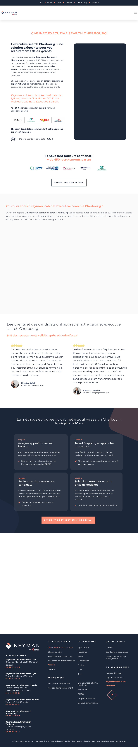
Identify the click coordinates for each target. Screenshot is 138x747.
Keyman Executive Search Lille (21, 659)
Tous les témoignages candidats (96, 393)
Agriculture (83, 647)
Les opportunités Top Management (116, 657)
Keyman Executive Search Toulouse (18, 723)
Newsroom (110, 686)
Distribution (83, 661)
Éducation (82, 689)
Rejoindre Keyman (114, 677)
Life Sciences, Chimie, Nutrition (88, 684)
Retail (80, 656)
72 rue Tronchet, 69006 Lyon (19, 676)
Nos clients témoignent (59, 683)
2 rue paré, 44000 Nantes (17, 702)
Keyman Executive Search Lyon (21, 673)
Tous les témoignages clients (32, 385)
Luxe (80, 669)
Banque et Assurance (88, 703)
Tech (80, 674)
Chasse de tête (55, 652)
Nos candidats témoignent (60, 688)
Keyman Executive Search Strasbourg (18, 712)
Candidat (110, 647)
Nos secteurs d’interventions (61, 661)
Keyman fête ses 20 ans (115, 682)
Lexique (51, 669)
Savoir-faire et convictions (60, 656)
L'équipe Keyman (114, 673)
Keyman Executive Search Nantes (22, 699)
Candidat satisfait (92, 390)
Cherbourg (112, 419)
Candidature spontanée (117, 652)
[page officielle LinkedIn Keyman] (112, 695)
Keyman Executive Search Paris (21, 685)
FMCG (81, 694)
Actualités (51, 665)
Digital (81, 665)
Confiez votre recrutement (60, 647)
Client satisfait (28, 383)
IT (79, 678)
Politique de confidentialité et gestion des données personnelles (77, 741)
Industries (82, 652)
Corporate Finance (86, 698)
